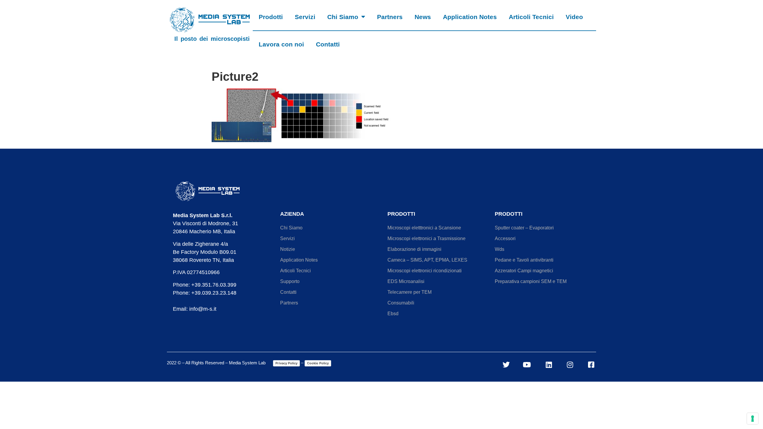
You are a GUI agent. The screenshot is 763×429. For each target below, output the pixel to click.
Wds (499, 249)
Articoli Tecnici (531, 16)
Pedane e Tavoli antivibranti (524, 259)
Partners (390, 16)
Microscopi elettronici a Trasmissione (426, 238)
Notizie (287, 249)
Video (574, 16)
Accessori (505, 238)
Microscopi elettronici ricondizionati (424, 270)
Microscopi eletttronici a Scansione (424, 227)
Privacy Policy (286, 363)
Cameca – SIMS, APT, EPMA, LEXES (427, 259)
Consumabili (400, 302)
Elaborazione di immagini (414, 249)
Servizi (305, 16)
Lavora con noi (281, 44)
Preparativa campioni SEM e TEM (531, 281)
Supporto (290, 281)
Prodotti (271, 16)
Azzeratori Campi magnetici (524, 270)
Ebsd (392, 313)
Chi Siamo (342, 16)
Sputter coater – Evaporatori (524, 227)
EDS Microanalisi (405, 281)
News (423, 16)
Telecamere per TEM (409, 292)
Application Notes (470, 16)
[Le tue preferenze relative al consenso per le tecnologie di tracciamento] (752, 418)
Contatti (328, 44)
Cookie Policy (318, 363)
